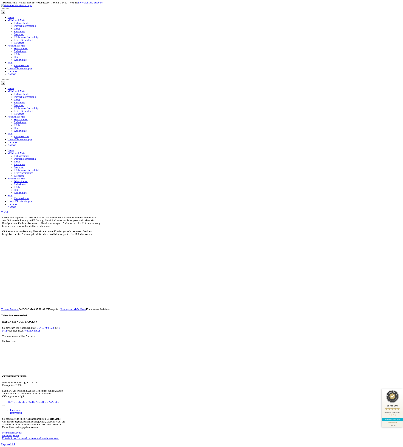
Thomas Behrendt (10, 309)
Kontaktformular (31, 330)
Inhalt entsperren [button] (10, 435)
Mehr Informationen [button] (12, 432)
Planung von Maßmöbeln (73, 309)
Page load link (8, 444)
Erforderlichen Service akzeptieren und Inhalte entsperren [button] (30, 438)
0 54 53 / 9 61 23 (45, 327)
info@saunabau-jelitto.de (90, 2)
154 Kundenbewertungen (392, 419)
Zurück (5, 212)
